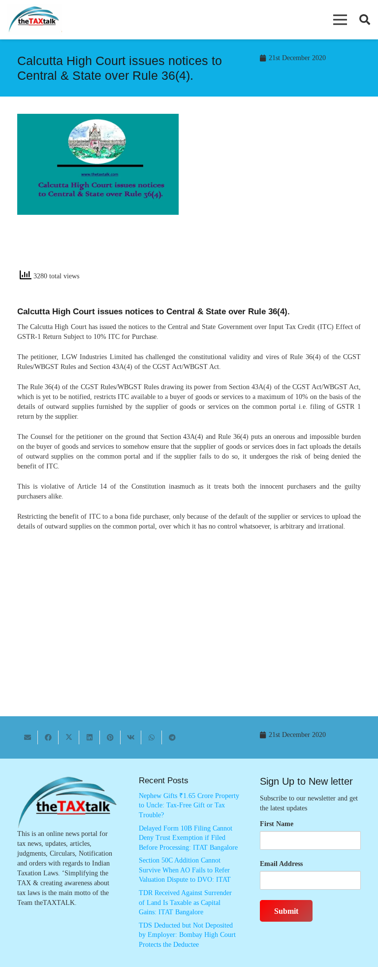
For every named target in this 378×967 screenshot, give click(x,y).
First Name (276, 824)
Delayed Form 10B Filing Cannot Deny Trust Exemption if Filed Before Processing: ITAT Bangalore (188, 838)
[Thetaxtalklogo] (34, 20)
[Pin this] (110, 737)
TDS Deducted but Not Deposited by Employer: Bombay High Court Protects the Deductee (187, 935)
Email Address (281, 863)
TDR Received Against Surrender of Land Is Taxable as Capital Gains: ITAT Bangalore (185, 902)
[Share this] (48, 737)
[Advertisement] (280, 195)
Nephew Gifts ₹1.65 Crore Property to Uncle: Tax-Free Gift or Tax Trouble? (189, 805)
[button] (340, 19)
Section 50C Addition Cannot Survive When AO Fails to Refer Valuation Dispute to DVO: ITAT (185, 870)
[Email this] (27, 737)
